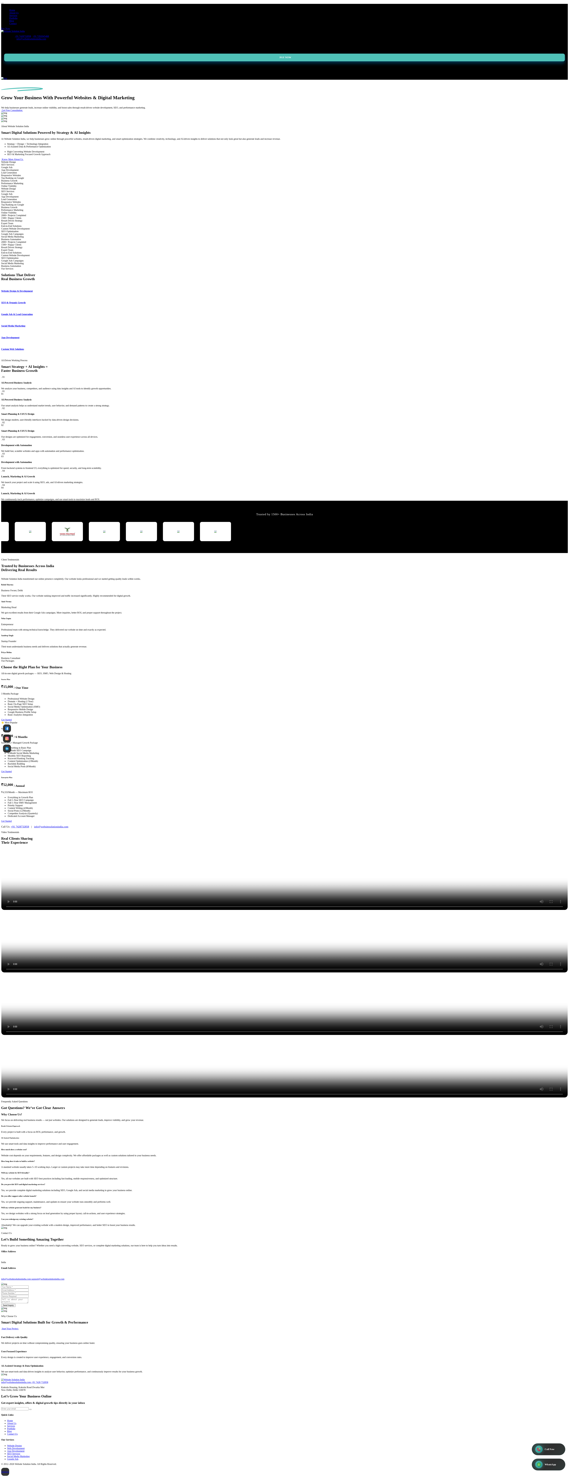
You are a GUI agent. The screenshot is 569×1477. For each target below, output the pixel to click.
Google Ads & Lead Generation (17, 314)
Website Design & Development (17, 291)
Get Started (6, 720)
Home (12, 10)
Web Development (16, 1448)
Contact (13, 23)
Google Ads (12, 1459)
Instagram (5, 1471)
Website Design (14, 1445)
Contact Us (12, 1434)
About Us (14, 13)
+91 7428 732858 (39, 1382)
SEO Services (13, 1453)
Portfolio (13, 18)
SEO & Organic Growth (13, 302)
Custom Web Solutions (12, 349)
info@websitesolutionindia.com (31, 39)
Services (13, 15)
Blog (11, 21)
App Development (10, 337)
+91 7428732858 (23, 36)
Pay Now (5, 28)
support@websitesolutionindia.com (47, 1279)
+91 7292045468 (41, 36)
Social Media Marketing (13, 326)
